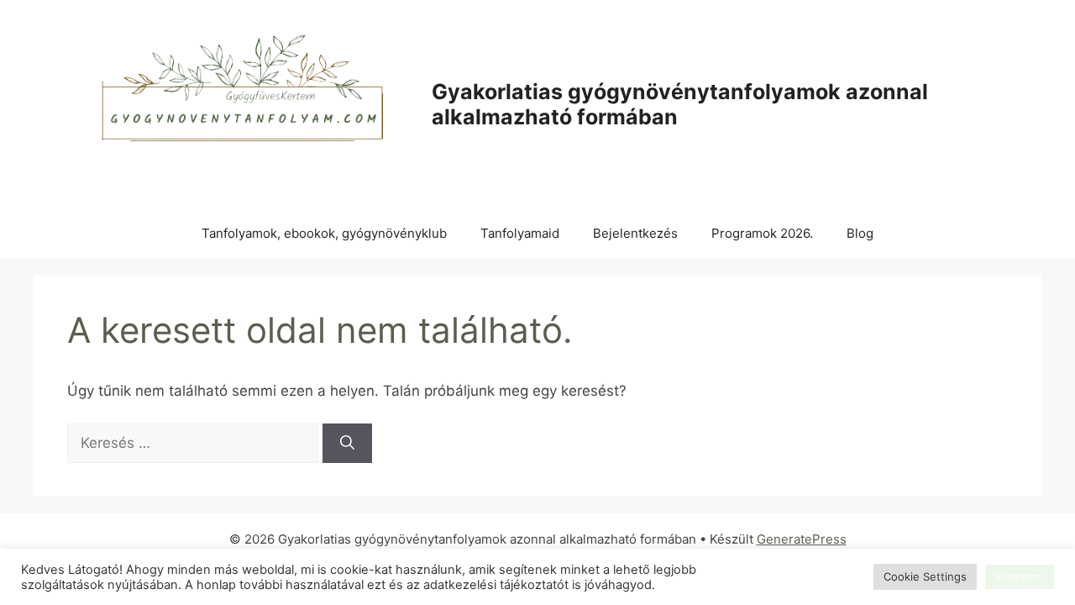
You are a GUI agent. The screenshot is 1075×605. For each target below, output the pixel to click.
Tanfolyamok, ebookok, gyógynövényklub (324, 233)
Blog (860, 233)
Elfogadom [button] (1019, 576)
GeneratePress (802, 539)
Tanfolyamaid (519, 233)
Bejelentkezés (635, 233)
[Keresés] (347, 444)
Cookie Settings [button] (925, 576)
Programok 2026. (762, 233)
